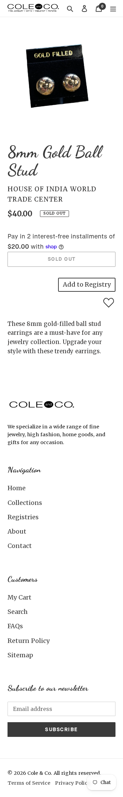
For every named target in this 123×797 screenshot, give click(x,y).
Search (18, 612)
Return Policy (29, 641)
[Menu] (113, 8)
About (17, 531)
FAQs (15, 626)
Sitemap (20, 655)
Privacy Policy (72, 783)
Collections (25, 503)
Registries (23, 517)
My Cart (19, 597)
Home (17, 488)
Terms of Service (29, 783)
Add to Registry (87, 284)
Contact (20, 546)
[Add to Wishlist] (108, 303)
